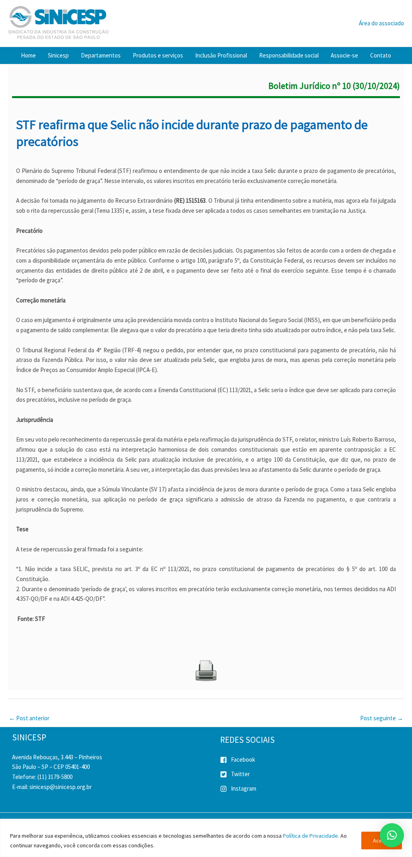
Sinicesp (58, 55)
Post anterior (29, 718)
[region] (206, 838)
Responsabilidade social (289, 55)
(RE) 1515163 (189, 200)
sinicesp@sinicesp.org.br (60, 787)
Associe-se (344, 55)
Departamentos (101, 55)
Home (28, 55)
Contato (380, 55)
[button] (392, 835)
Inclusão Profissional (221, 55)
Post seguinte (381, 718)
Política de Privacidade (310, 835)
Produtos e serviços (158, 55)
